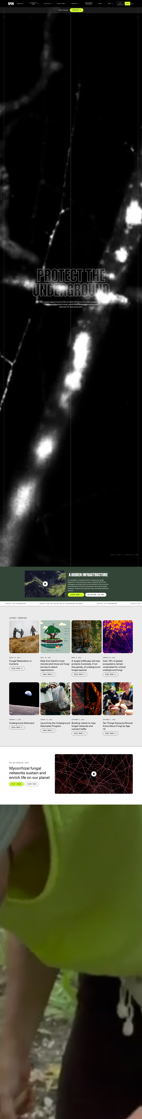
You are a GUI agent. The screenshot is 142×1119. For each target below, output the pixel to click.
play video (16, 784)
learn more (32, 784)
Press (100, 3)
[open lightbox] (45, 584)
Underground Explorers (88, 3)
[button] (21, 3)
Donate (127, 3)
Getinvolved (120, 3)
